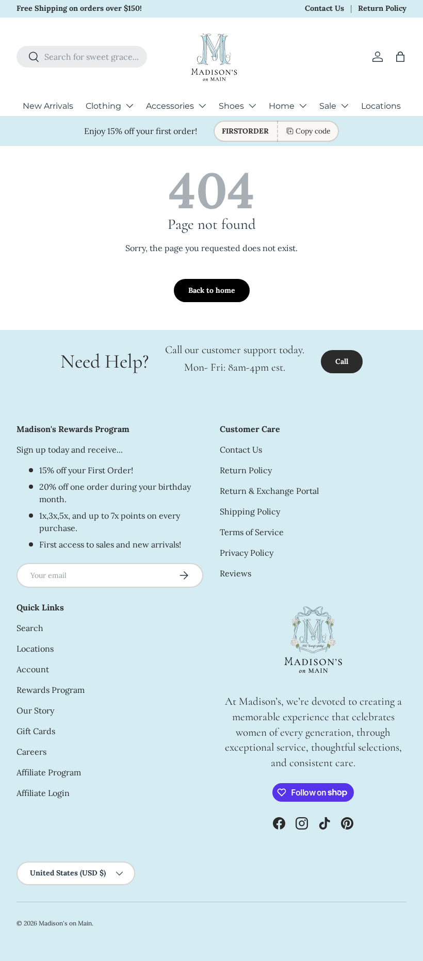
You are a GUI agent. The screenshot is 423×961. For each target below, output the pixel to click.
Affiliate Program (49, 772)
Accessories (170, 106)
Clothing (103, 106)
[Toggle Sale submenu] (344, 106)
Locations (381, 106)
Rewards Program (51, 690)
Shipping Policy (250, 511)
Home (282, 106)
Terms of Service (252, 532)
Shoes (231, 106)
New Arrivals (48, 106)
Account (33, 669)
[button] (400, 56)
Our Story (35, 710)
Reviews (235, 573)
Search (30, 628)
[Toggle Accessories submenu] (202, 106)
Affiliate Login (43, 793)
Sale (327, 106)
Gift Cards (36, 731)
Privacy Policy (246, 553)
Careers (31, 752)
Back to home (211, 290)
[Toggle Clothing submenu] (129, 106)
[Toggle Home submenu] (303, 106)
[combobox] (82, 57)
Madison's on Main (65, 923)
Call (341, 361)
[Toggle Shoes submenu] (252, 106)
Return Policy (382, 8)
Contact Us (324, 8)
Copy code (313, 131)
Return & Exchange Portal (269, 491)
